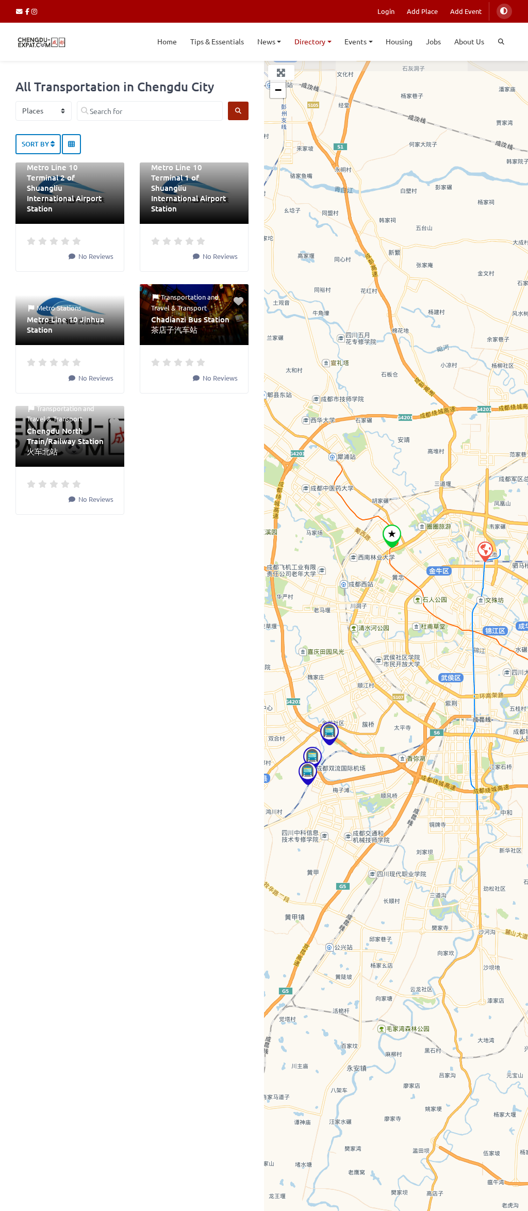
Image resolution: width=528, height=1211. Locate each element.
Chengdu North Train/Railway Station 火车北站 (65, 441)
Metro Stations (59, 307)
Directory (309, 41)
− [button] (278, 90)
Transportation (183, 296)
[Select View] (71, 144)
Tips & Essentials (217, 41)
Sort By (36, 144)
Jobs (433, 41)
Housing (399, 41)
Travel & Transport (179, 307)
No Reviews (95, 256)
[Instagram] (34, 11)
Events (355, 41)
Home (167, 41)
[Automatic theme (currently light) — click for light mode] (504, 11)
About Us (469, 41)
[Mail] (20, 11)
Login (385, 11)
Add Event (466, 11)
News (266, 41)
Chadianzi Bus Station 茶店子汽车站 (190, 324)
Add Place (422, 11)
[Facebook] (28, 11)
